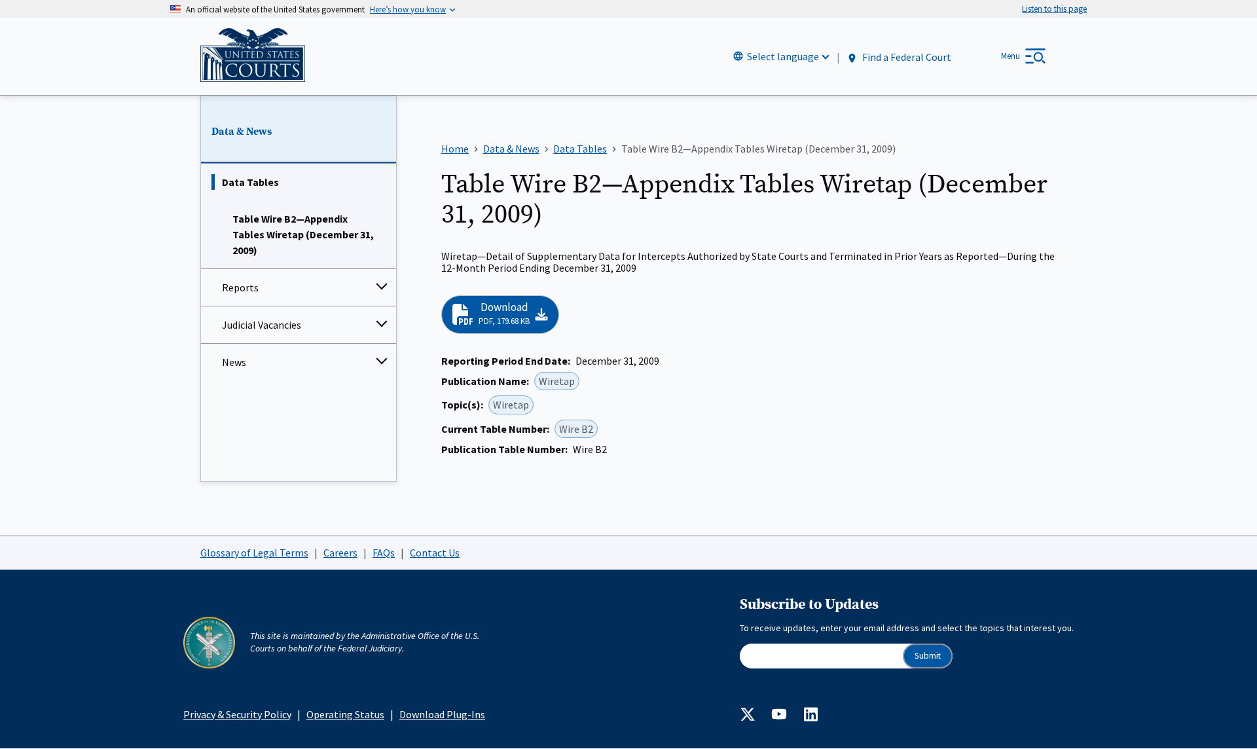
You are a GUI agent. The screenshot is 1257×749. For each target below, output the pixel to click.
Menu (1010, 56)
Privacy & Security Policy (237, 714)
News (234, 362)
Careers (340, 552)
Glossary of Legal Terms (254, 552)
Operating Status (345, 714)
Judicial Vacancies (261, 324)
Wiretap (557, 381)
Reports (240, 287)
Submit (928, 655)
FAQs (384, 552)
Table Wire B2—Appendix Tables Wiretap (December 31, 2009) (303, 234)
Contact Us (435, 552)
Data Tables (250, 182)
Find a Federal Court (905, 57)
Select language (783, 56)
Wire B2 (576, 428)
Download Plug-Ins (442, 714)
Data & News (241, 131)
